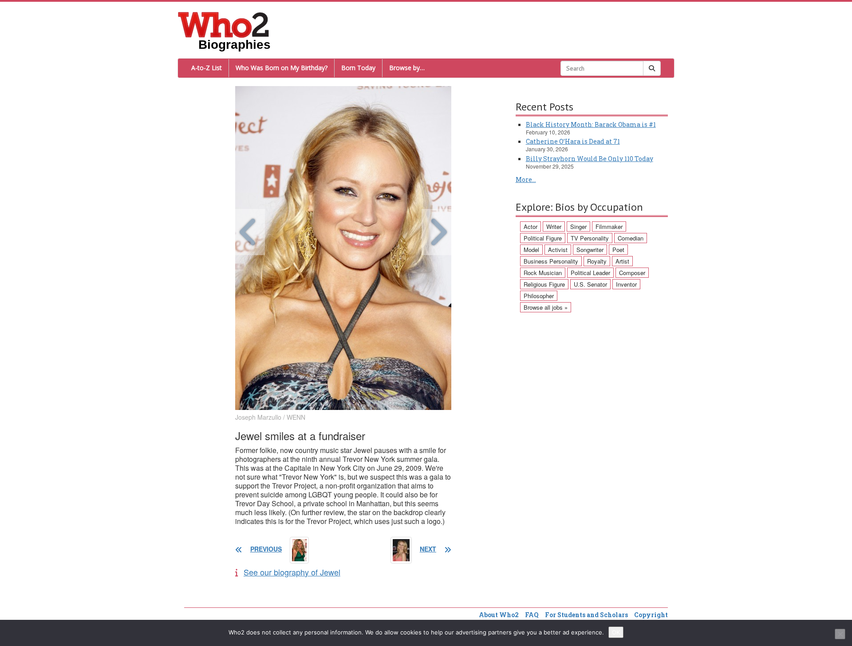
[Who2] (224, 24)
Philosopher (539, 295)
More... (526, 179)
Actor (530, 226)
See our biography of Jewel (292, 572)
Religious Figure (544, 284)
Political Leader (590, 272)
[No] (840, 634)
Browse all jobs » (546, 307)
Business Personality (551, 261)
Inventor (626, 284)
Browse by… (407, 67)
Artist (622, 261)
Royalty (597, 261)
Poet (618, 249)
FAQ (532, 615)
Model (531, 249)
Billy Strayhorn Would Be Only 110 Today (589, 158)
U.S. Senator (590, 284)
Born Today (358, 67)
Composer (632, 272)
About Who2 (499, 615)
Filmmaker (609, 226)
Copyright (651, 615)
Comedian (630, 238)
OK (616, 632)
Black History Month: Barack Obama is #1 (591, 124)
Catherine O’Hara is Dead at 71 (573, 141)
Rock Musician (543, 272)
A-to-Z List (206, 67)
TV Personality (590, 238)
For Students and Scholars (586, 615)
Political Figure (543, 238)
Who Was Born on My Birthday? (281, 67)
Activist (558, 249)
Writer (553, 226)
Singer (578, 226)
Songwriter (590, 249)
